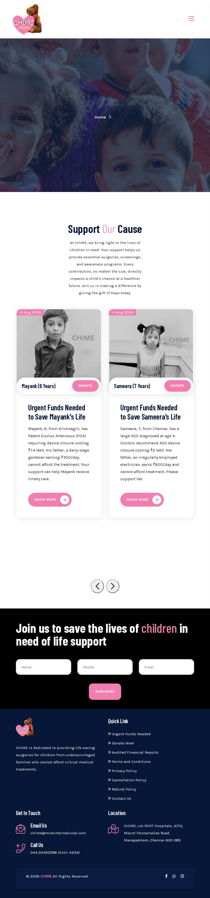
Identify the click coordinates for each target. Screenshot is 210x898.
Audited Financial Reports (135, 752)
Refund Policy (123, 789)
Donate (85, 385)
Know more (45, 499)
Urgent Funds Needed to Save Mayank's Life (57, 412)
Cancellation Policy (128, 780)
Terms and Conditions (131, 761)
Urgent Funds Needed (131, 734)
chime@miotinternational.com (58, 833)
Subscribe (105, 691)
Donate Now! (122, 743)
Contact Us (121, 798)
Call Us (36, 844)
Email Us (38, 825)
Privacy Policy (124, 770)
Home (100, 117)
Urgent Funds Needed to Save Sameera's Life (150, 412)
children (159, 627)
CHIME (46, 876)
